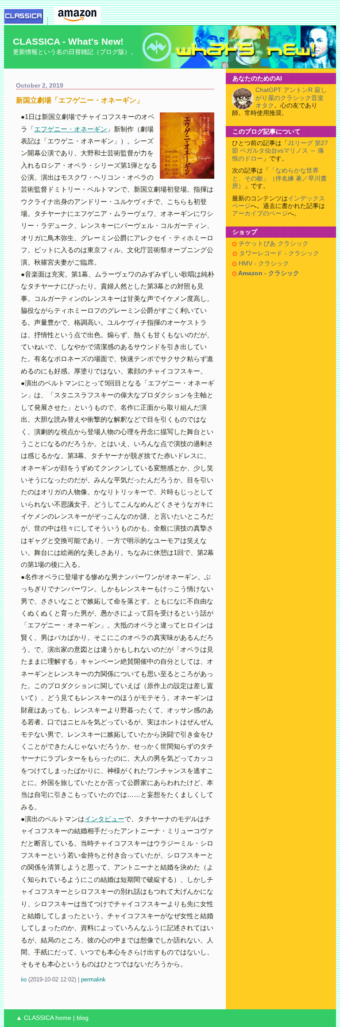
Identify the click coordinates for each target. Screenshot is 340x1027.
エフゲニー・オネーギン (70, 129)
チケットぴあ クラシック (273, 243)
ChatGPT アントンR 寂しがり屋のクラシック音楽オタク (291, 98)
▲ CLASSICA (35, 1018)
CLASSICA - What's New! (68, 41)
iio (24, 979)
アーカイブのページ (260, 213)
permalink (93, 979)
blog (83, 1018)
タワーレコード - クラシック (278, 253)
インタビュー (104, 819)
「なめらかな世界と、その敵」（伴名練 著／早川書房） (279, 178)
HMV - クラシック (263, 263)
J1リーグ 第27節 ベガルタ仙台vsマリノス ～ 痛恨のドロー (280, 151)
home (63, 1018)
